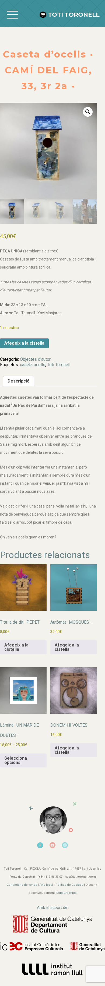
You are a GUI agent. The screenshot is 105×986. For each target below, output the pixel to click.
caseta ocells (32, 364)
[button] (88, 112)
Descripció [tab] (19, 381)
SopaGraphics (66, 893)
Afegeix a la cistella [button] (16, 647)
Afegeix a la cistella (24, 343)
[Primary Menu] (12, 14)
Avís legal (46, 885)
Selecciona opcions (15, 760)
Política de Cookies (69, 885)
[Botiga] (44, 15)
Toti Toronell (74, 14)
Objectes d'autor (35, 359)
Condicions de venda (22, 885)
